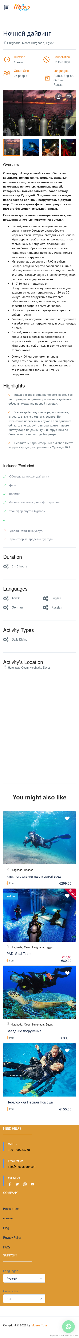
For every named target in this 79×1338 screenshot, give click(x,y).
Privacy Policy (12, 1237)
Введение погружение (24, 1030)
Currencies (10, 1291)
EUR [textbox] (9, 1299)
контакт (8, 1218)
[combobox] (24, 1278)
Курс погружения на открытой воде (34, 876)
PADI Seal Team (19, 953)
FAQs (7, 1247)
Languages (10, 1271)
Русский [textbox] (12, 1278)
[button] (69, 127)
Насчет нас (11, 1208)
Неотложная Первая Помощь (30, 1102)
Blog (6, 1228)
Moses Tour (39, 1325)
